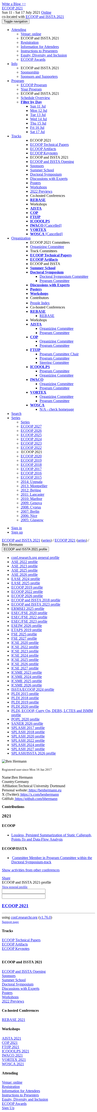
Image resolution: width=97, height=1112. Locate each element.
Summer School (42, 170)
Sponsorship (30, 72)
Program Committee (54, 281)
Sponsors (37, 166)
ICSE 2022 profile (25, 647)
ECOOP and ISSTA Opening (52, 162)
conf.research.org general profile (35, 558)
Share (6, 878)
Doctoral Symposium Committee (64, 276)
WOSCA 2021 (13, 1064)
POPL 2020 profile (25, 719)
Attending (18, 30)
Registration (30, 42)
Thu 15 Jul (38, 123)
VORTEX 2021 (14, 1060)
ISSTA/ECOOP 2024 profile (32, 689)
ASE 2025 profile (24, 570)
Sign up (17, 532)
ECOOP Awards (33, 59)
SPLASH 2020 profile (28, 736)
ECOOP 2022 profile (27, 592)
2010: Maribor (31, 499)
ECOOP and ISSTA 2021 (45, 17)
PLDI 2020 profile (25, 706)
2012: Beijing (31, 490)
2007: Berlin (30, 511)
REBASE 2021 (13, 1020)
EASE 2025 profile (25, 583)
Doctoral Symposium (46, 174)
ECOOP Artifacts (43, 149)
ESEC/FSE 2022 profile (29, 617)
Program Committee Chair (59, 354)
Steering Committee (54, 363)
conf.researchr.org (24, 917)
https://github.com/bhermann (35, 799)
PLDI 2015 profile (25, 694)
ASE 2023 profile (24, 566)
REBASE (47, 316)
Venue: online (31, 34)
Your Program (31, 89)
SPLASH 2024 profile (28, 745)
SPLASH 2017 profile (28, 728)
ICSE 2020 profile (25, 643)
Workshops (38, 187)
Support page (10, 922)
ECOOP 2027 (31, 426)
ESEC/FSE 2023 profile (29, 621)
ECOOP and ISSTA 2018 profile (35, 600)
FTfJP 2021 (10, 1047)
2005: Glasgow (32, 520)
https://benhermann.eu (44, 790)
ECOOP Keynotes (44, 153)
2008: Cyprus (31, 507)
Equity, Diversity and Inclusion (44, 55)
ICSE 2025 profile (25, 660)
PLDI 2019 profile (25, 702)
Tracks (16, 136)
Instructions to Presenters (39, 51)
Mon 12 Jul (38, 111)
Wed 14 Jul (38, 119)
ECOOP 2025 (31, 435)
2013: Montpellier (34, 486)
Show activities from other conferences (31, 870)
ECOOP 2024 (31, 439)
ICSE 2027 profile (25, 668)
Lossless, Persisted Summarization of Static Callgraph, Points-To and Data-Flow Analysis (51, 837)
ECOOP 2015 (31, 477)
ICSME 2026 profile (26, 685)
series (46, 540)
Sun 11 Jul (38, 106)
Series (25, 422)
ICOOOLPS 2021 (15, 1051)
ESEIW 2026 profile (26, 626)
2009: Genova (31, 503)
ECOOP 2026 (31, 431)
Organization (21, 238)
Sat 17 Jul (37, 132)
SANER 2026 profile (27, 723)
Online (46, 12)
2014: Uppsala (31, 482)
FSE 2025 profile (24, 634)
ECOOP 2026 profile (27, 596)
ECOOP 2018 (31, 465)
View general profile (15, 887)
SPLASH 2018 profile (28, 732)
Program (17, 81)
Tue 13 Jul (38, 115)
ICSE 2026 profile (25, 664)
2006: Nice (29, 516)
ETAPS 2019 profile (26, 630)
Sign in (16, 528)
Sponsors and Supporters (39, 76)
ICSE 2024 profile (25, 655)
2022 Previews (41, 191)
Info (14, 64)
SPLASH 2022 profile (28, 740)
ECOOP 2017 (31, 469)
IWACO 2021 (12, 1055)
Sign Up (8, 1108)
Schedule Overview (35, 98)
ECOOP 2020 (31, 456)
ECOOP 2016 (31, 473)
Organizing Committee (47, 247)
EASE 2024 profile (25, 579)
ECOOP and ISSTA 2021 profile (25, 549)
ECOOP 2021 (65, 540)
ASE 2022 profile (24, 562)
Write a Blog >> (14, 4)
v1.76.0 (45, 917)
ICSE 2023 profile (25, 651)
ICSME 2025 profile (26, 681)
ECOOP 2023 (31, 443)
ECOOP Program (34, 85)
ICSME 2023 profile (26, 672)
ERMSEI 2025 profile (27, 609)
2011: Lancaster (32, 494)
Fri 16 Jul (37, 128)
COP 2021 (10, 1043)
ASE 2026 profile (24, 575)
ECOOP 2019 (31, 460)
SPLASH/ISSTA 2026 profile (33, 753)
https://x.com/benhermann (39, 794)
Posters (35, 183)
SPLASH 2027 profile (28, 749)
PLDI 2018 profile (25, 698)
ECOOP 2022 (31, 448)
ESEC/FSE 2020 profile (29, 613)
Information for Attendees (40, 47)
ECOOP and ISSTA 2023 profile (35, 604)
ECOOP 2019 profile (27, 587)
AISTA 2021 (11, 1038)
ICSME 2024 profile (26, 677)
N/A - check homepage (57, 409)
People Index (40, 303)
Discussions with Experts (49, 179)
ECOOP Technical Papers (49, 145)
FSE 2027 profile (24, 638)
